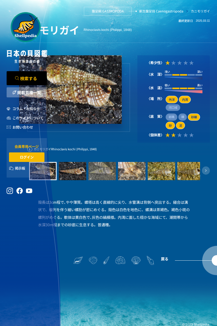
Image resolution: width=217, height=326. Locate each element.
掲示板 (20, 168)
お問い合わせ (22, 127)
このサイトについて (27, 117)
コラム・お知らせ (26, 108)
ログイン (27, 157)
